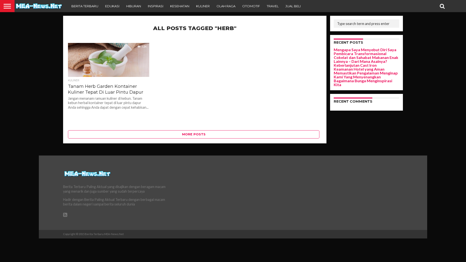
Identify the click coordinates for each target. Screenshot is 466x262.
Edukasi (112, 6)
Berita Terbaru (84, 6)
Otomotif (251, 6)
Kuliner (203, 6)
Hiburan (133, 6)
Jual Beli (293, 6)
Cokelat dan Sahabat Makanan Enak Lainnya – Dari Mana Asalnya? (366, 59)
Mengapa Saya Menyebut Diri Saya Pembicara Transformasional (365, 51)
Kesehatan (179, 6)
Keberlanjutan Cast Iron (355, 65)
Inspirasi (155, 6)
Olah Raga (225, 6)
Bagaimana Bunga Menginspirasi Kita (363, 82)
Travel (273, 6)
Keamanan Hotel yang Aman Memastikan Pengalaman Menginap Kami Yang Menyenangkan (366, 73)
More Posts (194, 134)
